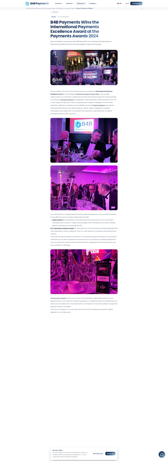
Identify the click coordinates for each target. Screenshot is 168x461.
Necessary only (98, 453)
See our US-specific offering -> (85, 8)
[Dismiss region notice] (141, 8)
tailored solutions (99, 105)
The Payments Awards (58, 298)
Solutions (69, 3)
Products (58, 3)
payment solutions (67, 100)
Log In (127, 3)
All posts (55, 12)
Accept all (110, 453)
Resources (80, 3)
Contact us (136, 3)
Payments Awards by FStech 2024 (87, 94)
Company (92, 3)
